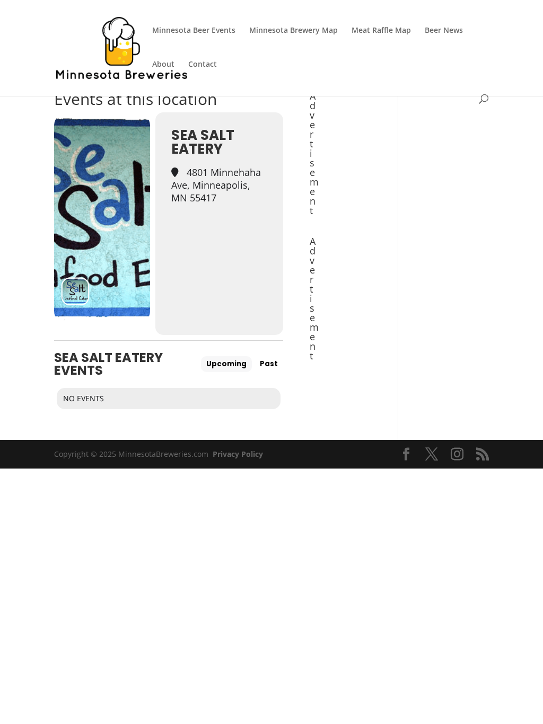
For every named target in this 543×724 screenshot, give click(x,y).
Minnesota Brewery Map (293, 31)
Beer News (444, 31)
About (163, 64)
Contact (202, 64)
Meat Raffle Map (381, 31)
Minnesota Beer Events (193, 31)
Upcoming (226, 364)
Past (269, 364)
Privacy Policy (238, 454)
